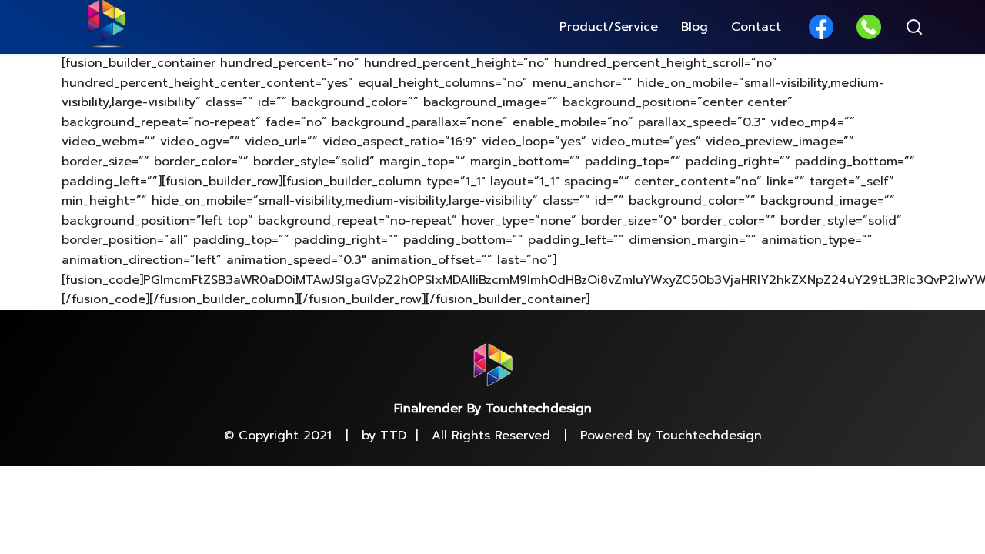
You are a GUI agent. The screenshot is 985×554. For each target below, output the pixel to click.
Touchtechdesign (709, 435)
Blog (694, 27)
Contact (756, 27)
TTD (393, 435)
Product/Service (608, 27)
